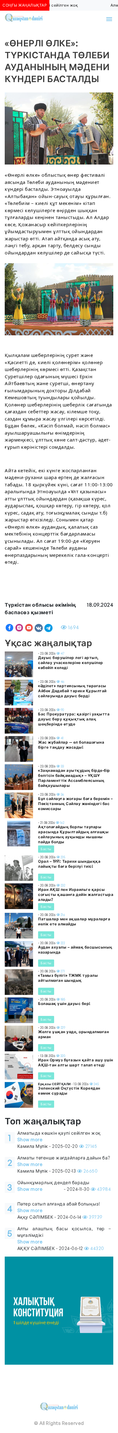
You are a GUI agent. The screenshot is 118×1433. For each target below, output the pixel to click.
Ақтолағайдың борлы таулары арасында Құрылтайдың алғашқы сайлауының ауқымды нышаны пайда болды (73, 834)
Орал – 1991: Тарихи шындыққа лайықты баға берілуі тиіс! (69, 864)
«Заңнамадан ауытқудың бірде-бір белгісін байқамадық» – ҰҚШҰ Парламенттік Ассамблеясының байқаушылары (74, 778)
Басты (46, 849)
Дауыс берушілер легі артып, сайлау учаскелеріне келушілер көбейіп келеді (70, 662)
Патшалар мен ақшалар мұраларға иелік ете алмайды (74, 921)
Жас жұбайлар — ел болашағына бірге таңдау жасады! (71, 745)
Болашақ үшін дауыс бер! (64, 1003)
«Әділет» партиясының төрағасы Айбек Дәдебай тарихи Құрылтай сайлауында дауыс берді (72, 690)
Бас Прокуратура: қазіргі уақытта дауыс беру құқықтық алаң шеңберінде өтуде (74, 719)
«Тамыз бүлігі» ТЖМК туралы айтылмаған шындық (68, 978)
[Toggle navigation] (109, 19)
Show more (30, 1139)
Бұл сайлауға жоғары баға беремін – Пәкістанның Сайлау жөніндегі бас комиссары (75, 803)
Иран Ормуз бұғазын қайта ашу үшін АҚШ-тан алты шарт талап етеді (75, 1062)
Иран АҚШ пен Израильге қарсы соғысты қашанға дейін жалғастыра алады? (75, 894)
